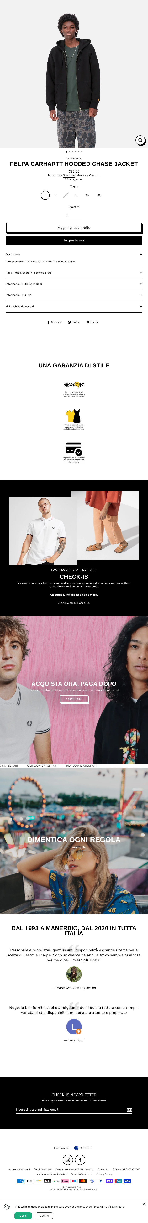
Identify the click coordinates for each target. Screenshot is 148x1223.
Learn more (117, 1206)
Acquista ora (74, 240)
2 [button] (70, 152)
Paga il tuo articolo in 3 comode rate (29, 273)
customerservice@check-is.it (51, 1174)
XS (87, 195)
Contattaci (103, 1169)
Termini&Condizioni (81, 1174)
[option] (74, 74)
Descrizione (13, 254)
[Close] (144, 1204)
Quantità (74, 207)
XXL (100, 195)
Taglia (74, 186)
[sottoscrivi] (129, 1110)
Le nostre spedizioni (19, 1169)
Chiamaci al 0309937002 (126, 1169)
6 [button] (82, 152)
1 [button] (66, 152)
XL (76, 195)
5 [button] (79, 152)
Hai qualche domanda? (20, 306)
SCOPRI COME (74, 699)
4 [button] (76, 152)
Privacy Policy (104, 1174)
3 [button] (73, 152)
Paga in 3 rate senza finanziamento (75, 1169)
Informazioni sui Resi (19, 295)
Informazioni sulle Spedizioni (24, 284)
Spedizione (69, 175)
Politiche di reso (43, 1169)
